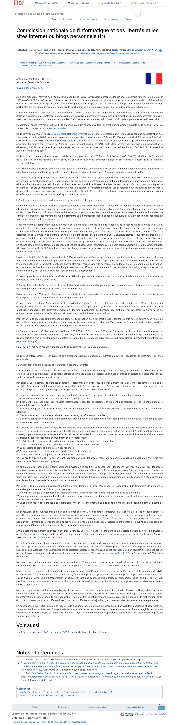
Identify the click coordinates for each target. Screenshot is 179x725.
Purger (128, 19)
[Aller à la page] (138, 13)
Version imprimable (135, 707)
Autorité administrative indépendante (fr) (93, 63)
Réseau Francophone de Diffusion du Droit (131, 50)
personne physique (26, 341)
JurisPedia (43, 50)
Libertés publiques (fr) (102, 692)
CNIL (159, 137)
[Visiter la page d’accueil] (19, 3)
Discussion (68, 19)
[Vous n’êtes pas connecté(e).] (155, 14)
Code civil (57, 537)
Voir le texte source (88, 19)
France (21, 63)
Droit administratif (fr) (75, 692)
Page (54, 19)
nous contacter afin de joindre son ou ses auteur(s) (114, 53)
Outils (34, 707)
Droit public (35, 63)
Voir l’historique (111, 19)
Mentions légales (19, 722)
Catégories (23, 688)
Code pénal (140, 553)
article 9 (43, 537)
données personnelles (54, 128)
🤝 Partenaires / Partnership (143, 3)
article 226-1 (122, 553)
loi (110, 100)
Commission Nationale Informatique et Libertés (78, 133)
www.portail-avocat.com (29, 87)
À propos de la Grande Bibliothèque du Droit (49, 722)
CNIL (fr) (71, 695)
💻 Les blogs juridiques (78, 3)
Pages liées (63, 707)
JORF (113, 659)
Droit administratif (56, 63)
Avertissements (79, 722)
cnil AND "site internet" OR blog (56, 632)
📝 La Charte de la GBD (109, 3)
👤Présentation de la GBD (46, 3)
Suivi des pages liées (97, 707)
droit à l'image (27, 543)
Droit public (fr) (52, 692)
